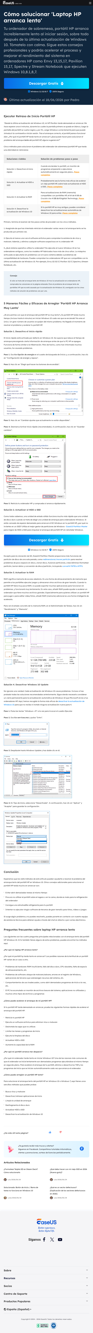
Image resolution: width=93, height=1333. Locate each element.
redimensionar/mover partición (56, 559)
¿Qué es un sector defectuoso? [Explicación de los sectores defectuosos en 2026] (67, 1190)
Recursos (9, 1278)
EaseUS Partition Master (76, 526)
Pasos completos (54, 187)
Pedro (74, 100)
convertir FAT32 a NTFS (72, 566)
